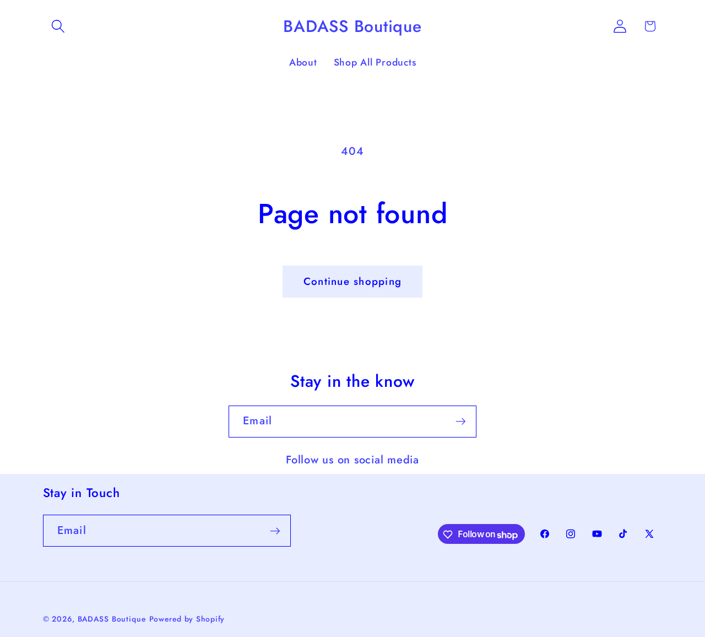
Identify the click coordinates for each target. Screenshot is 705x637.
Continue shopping (352, 281)
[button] (58, 26)
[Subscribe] (461, 422)
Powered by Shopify (187, 619)
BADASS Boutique (112, 619)
